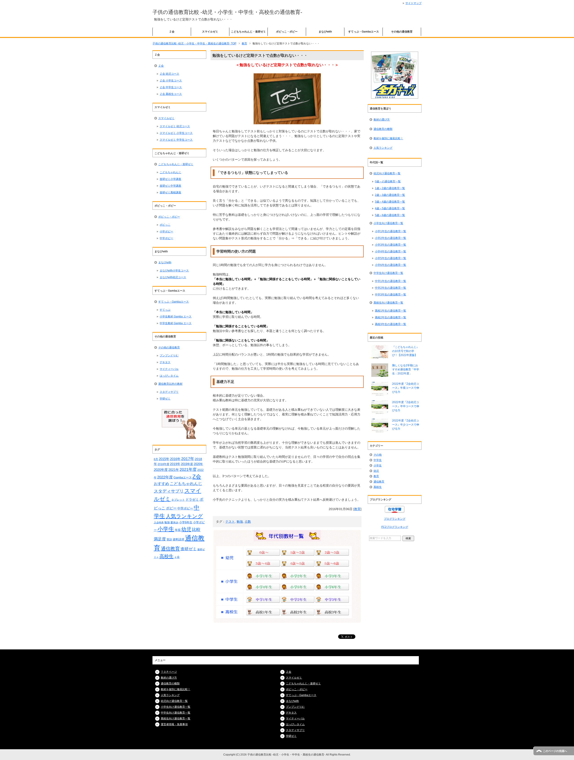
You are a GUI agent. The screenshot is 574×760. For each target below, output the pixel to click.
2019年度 (187, 464)
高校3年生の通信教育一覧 (390, 324)
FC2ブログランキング (394, 527)
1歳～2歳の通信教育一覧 (390, 188)
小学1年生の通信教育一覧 (390, 231)
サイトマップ (413, 3)
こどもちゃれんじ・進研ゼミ (248, 31)
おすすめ (161, 483)
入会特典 (159, 522)
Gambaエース (183, 477)
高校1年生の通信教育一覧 (390, 310)
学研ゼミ (165, 398)
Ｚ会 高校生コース (171, 94)
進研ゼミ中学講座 (170, 185)
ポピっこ (165, 224)
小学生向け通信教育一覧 (388, 223)
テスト (230, 521)
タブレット (178, 499)
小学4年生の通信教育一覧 (390, 251)
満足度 (160, 539)
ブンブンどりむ (169, 355)
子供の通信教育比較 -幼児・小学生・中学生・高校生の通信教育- (227, 12)
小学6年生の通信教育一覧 (390, 264)
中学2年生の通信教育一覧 (390, 287)
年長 (178, 530)
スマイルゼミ (210, 31)
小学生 (165, 529)
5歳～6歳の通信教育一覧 (390, 215)
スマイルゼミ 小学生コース (176, 133)
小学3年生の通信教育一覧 (390, 244)
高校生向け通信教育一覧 (388, 302)
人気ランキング (184, 516)
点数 (248, 521)
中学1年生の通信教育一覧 (390, 281)
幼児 (186, 529)
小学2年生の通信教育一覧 (390, 238)
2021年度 (188, 469)
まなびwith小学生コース (174, 270)
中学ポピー (166, 238)
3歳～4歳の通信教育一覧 (390, 201)
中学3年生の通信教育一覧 (390, 294)
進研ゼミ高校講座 (170, 192)
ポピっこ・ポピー (287, 31)
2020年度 (161, 470)
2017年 (187, 458)
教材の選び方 (382, 119)
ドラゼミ (192, 499)
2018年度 (163, 464)
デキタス (165, 362)
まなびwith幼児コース (173, 277)
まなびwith (325, 31)
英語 (169, 539)
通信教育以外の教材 (170, 383)
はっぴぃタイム (169, 375)
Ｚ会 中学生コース (171, 87)
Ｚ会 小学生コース (171, 80)
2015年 (164, 459)
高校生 (166, 556)
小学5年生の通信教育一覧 (390, 258)
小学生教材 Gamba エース (175, 316)
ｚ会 (177, 557)
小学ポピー (166, 231)
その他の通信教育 (402, 31)
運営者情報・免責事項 (174, 724)
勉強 (240, 521)
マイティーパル (169, 369)
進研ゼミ (188, 548)
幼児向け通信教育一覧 (387, 173)
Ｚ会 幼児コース (169, 73)
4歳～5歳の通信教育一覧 (390, 208)
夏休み (174, 522)
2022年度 (165, 477)
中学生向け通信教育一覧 (388, 273)
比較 (196, 529)
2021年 (173, 470)
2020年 (198, 464)
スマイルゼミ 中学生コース (176, 139)
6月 (156, 459)
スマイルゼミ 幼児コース (175, 126)
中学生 (378, 460)
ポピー (171, 508)
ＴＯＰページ (169, 671)
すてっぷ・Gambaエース (363, 31)
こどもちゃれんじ (170, 172)
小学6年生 (185, 522)
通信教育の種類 (383, 129)
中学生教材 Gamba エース (175, 323)
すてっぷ (165, 309)
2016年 (175, 459)
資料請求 (178, 539)
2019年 (175, 464)
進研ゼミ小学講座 (170, 179)
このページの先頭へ (555, 751)
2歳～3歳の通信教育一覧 (390, 195)
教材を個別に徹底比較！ (388, 138)
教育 (357, 509)
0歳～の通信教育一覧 (388, 181)
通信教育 (170, 548)
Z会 (196, 477)
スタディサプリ (169, 391)
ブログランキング (394, 518)
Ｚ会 (171, 31)
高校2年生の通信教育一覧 (390, 317)
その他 (378, 454)
